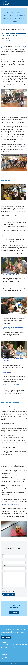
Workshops (14, 21)
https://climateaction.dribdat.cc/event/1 (10, 504)
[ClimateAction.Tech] (5, 3)
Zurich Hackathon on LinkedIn (11, 515)
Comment (5, 571)
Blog (2, 29)
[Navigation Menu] (25, 3)
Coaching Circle (19, 12)
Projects (9, 38)
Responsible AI (7, 18)
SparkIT (24, 146)
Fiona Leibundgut (6, 40)
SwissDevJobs (6, 148)
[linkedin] (2, 657)
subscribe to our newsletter (11, 644)
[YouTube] (6, 657)
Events (11, 15)
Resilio (20, 146)
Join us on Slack (6, 637)
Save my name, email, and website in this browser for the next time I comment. (14, 590)
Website (4, 565)
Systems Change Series (18, 18)
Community (5, 15)
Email (4, 560)
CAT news (12, 12)
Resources (22, 15)
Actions (6, 12)
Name (4, 554)
